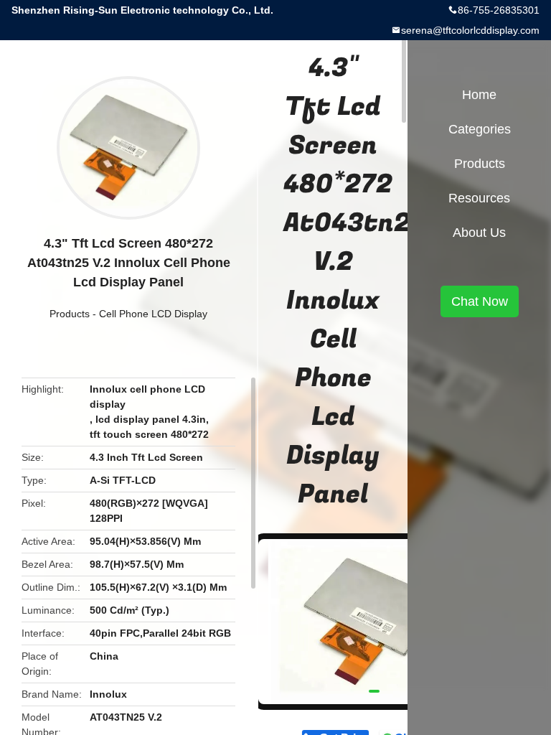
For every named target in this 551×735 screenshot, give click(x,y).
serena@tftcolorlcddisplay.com (470, 30)
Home (479, 95)
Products (70, 313)
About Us (479, 232)
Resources (479, 198)
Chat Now (479, 301)
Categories (479, 129)
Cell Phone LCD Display (153, 313)
